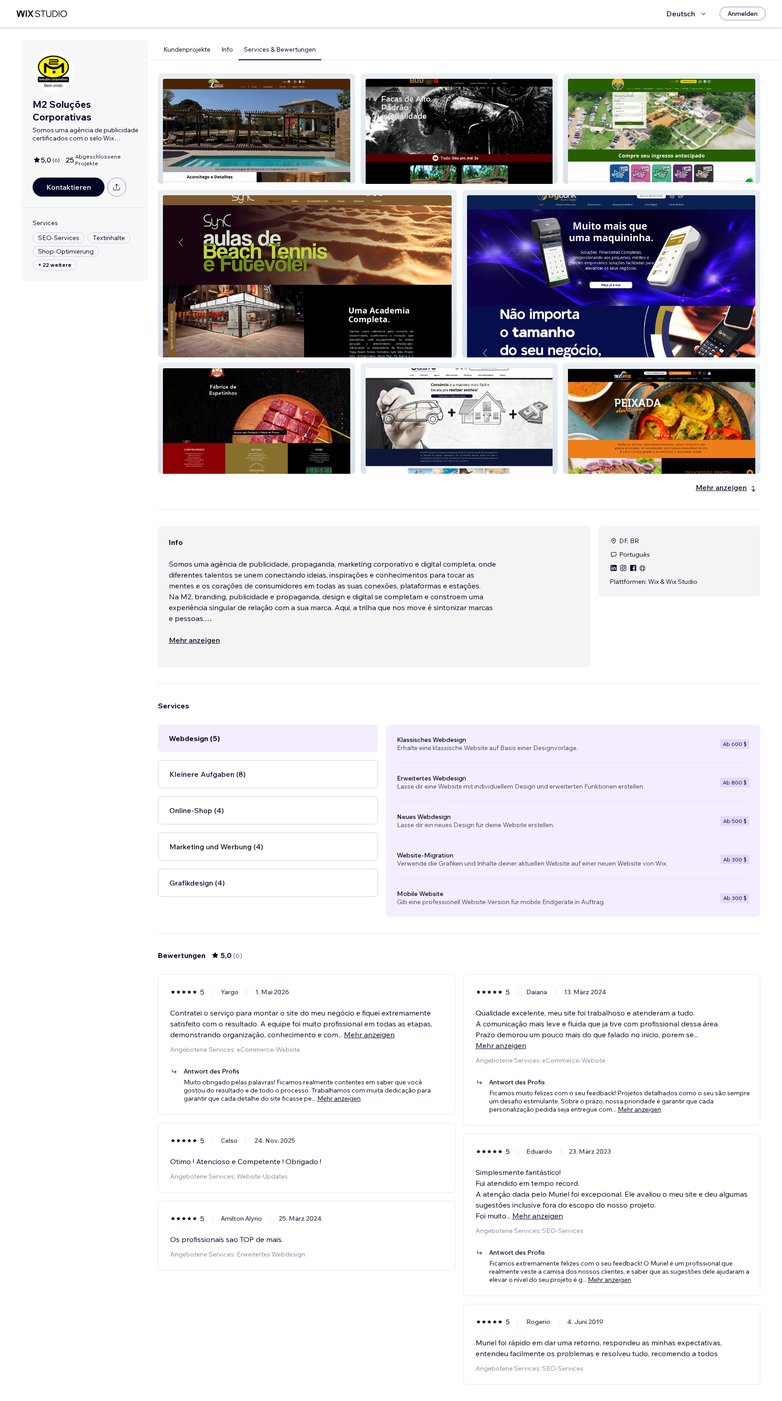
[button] (256, 128)
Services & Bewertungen (280, 49)
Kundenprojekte (186, 49)
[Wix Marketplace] (41, 14)
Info (227, 49)
